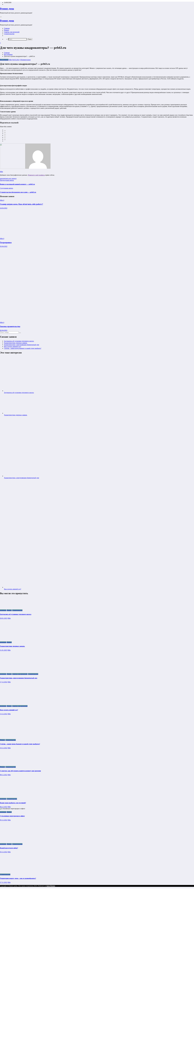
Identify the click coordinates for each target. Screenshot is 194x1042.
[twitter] (5, 132)
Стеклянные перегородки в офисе (12, 816)
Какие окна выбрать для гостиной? (13, 803)
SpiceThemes (50, 886)
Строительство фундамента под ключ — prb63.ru (18, 192)
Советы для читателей (11, 32)
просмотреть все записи (8, 178)
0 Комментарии (25, 60)
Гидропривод (6, 242)
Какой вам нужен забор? (9, 848)
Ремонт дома (7, 8)
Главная (6, 28)
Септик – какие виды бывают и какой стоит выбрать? (22, 348)
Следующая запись (6, 188)
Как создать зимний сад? (12, 346)
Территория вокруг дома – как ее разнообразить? (18, 878)
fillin (10, 60)
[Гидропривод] (22, 235)
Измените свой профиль (36, 175)
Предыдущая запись (7, 180)
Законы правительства (10, 326)
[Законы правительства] (54, 319)
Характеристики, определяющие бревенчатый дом (21, 345)
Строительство (9, 34)
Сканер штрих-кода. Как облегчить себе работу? (21, 204)
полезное (3, 610)
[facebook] (5, 130)
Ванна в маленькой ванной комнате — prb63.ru (17, 184)
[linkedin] (5, 134)
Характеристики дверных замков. (15, 343)
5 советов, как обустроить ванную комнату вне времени (20, 771)
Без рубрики (4, 60)
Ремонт (6, 30)
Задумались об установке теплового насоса (19, 341)
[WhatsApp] (5, 139)
